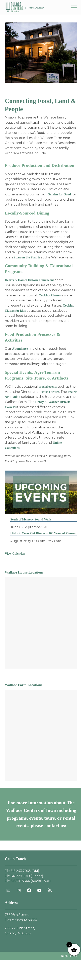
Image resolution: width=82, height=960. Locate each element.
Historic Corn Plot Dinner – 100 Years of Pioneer (43, 533)
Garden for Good (59, 194)
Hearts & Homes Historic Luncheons (29, 280)
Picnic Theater (49, 391)
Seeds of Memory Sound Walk (30, 519)
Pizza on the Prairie (27, 257)
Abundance (20, 348)
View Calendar (15, 553)
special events (48, 386)
